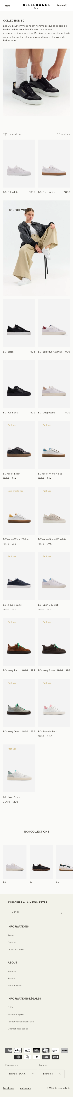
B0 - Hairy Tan (10, 670)
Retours (11, 936)
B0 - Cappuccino (46, 413)
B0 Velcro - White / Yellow (16, 539)
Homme (12, 972)
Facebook (8, 1088)
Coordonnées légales (18, 1029)
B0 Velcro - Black (11, 474)
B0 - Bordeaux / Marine (50, 352)
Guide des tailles (16, 950)
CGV (10, 1008)
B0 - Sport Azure (11, 797)
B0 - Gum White (46, 192)
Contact (12, 943)
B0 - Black (8, 352)
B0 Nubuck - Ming (12, 605)
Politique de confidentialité (21, 1022)
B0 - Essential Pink (47, 732)
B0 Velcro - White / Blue (50, 474)
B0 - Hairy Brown (46, 670)
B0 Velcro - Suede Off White (52, 539)
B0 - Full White (10, 192)
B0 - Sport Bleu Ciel (48, 605)
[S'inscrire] (60, 912)
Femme (11, 979)
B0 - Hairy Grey (11, 732)
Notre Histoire (14, 986)
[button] (7, 5)
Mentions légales (16, 1015)
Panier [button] (63, 5)
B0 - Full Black (10, 413)
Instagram (25, 1088)
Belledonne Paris (62, 1088)
